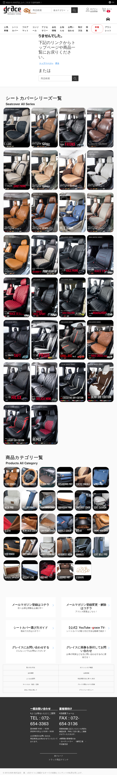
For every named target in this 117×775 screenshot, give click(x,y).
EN (113, 2)
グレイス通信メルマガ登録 (86, 684)
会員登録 (86, 673)
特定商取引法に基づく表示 (86, 679)
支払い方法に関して (30, 690)
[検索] (74, 10)
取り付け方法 (30, 667)
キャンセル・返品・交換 (31, 684)
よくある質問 (30, 679)
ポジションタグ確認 (86, 667)
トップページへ (46, 63)
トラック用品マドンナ (58, 759)
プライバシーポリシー (86, 690)
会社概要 (31, 673)
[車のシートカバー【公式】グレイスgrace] (21, 9)
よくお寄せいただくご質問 (43, 713)
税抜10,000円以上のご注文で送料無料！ (23, 2)
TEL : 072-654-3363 (40, 720)
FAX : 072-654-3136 (69, 720)
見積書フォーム (67, 713)
